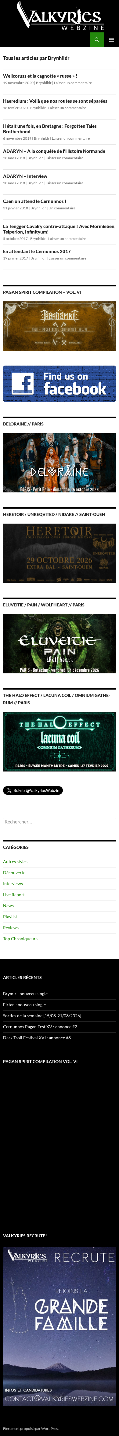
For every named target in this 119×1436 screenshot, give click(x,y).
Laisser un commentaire (73, 82)
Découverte (14, 872)
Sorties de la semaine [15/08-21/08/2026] (42, 1015)
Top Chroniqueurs (20, 938)
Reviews (11, 927)
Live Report (14, 894)
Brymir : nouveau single (25, 993)
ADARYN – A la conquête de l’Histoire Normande (54, 151)
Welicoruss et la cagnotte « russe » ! (40, 76)
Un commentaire (62, 208)
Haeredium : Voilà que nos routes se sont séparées (55, 101)
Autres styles (15, 861)
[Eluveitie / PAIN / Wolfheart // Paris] (59, 643)
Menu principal (111, 39)
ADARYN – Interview (25, 176)
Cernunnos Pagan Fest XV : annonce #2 (40, 1026)
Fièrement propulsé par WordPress (31, 1428)
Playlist (10, 916)
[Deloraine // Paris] (59, 462)
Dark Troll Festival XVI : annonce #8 (37, 1037)
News (8, 905)
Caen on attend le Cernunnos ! (35, 201)
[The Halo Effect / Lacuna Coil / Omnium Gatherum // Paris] (59, 741)
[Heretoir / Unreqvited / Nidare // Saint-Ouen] (59, 552)
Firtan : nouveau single (24, 1004)
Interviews (13, 883)
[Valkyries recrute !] (59, 1325)
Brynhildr (44, 82)
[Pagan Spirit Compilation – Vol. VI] (59, 325)
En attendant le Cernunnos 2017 (37, 251)
